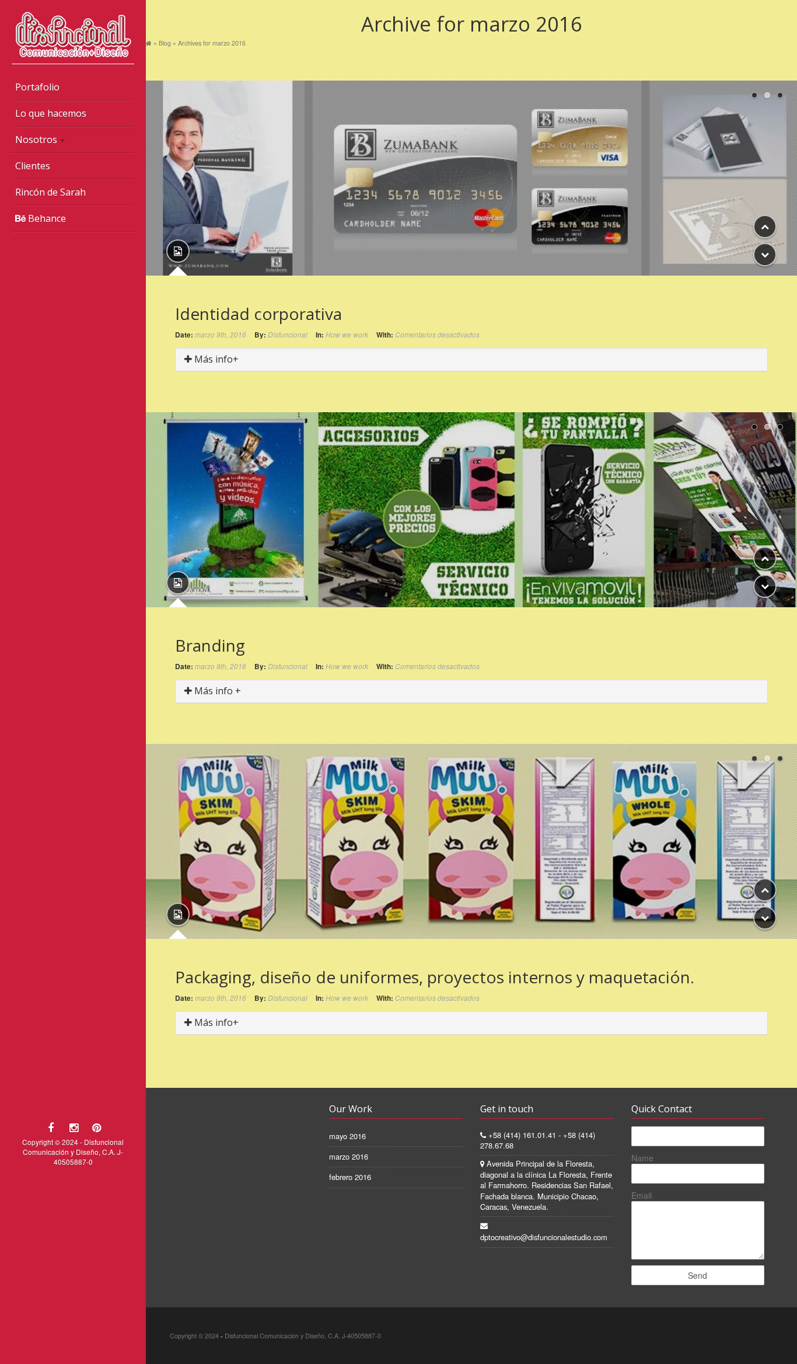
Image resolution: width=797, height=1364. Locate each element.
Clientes (32, 165)
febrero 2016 (350, 1176)
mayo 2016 (347, 1136)
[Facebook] (51, 1127)
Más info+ (215, 359)
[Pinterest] (96, 1127)
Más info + (216, 690)
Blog (165, 43)
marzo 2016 (348, 1156)
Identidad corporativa (258, 313)
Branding (210, 645)
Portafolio (37, 87)
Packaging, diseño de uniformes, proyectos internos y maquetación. (434, 977)
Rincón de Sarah (50, 192)
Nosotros (36, 139)
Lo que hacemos (50, 113)
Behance (46, 218)
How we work (347, 334)
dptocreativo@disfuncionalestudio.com (543, 1237)
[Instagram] (74, 1127)
